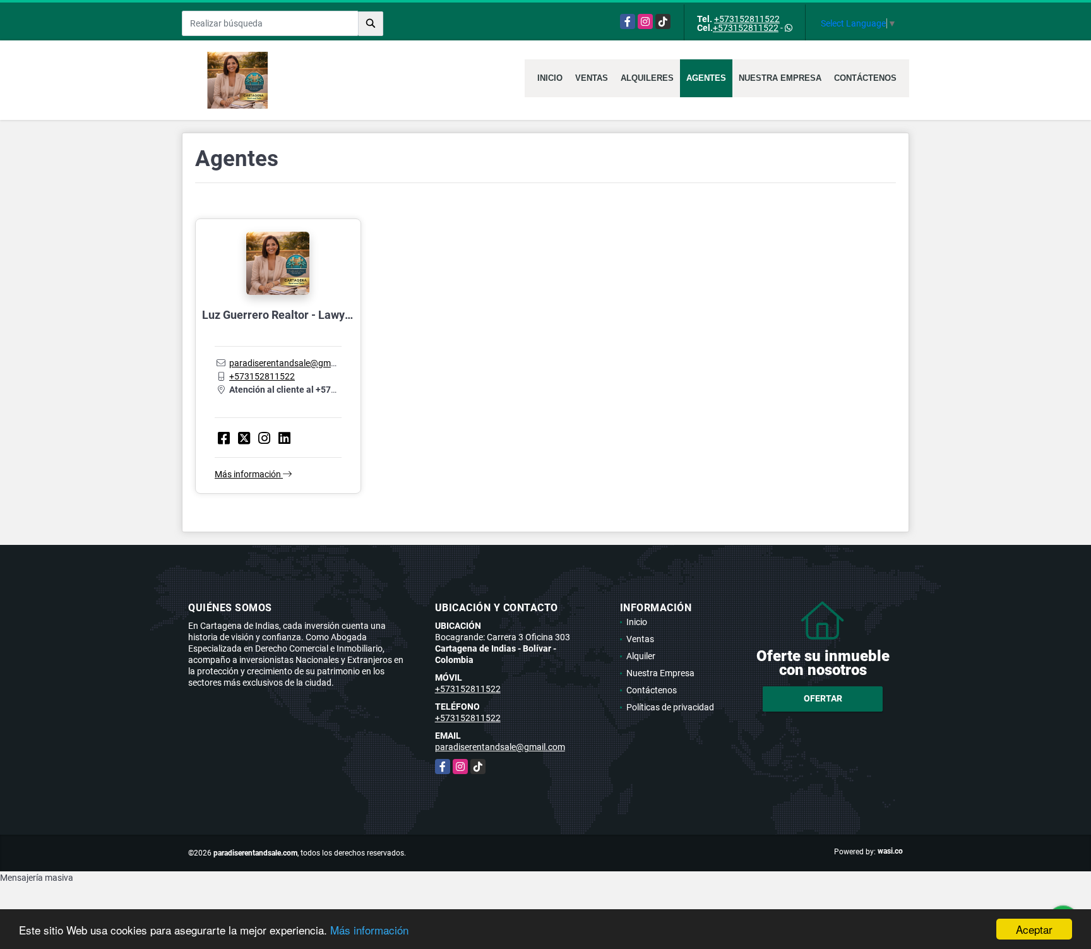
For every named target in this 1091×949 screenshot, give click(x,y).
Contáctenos (865, 78)
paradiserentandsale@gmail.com (294, 363)
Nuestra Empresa (780, 78)
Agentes (706, 78)
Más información (369, 930)
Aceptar (1034, 929)
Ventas (591, 78)
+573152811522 (747, 19)
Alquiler (640, 656)
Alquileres (647, 78)
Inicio (550, 78)
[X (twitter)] (244, 438)
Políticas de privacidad (670, 707)
